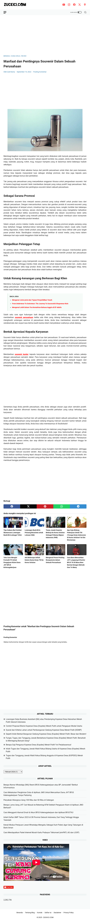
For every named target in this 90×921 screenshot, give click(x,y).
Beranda (20, 913)
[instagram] (69, 4)
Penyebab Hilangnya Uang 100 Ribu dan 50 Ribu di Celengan (29, 800)
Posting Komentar (40, 72)
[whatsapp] (61, 506)
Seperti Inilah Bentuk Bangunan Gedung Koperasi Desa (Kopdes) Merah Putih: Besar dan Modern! (46, 734)
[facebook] (74, 4)
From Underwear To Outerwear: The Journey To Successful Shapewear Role (40, 304)
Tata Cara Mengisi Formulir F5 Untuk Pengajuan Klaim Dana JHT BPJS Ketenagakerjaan (12, 562)
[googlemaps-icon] (84, 4)
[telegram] (78, 506)
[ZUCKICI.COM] (16, 4)
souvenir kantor (21, 354)
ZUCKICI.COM (48, 917)
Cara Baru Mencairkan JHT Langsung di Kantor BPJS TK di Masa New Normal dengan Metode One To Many (76, 562)
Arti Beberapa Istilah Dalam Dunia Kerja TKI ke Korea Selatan (34, 560)
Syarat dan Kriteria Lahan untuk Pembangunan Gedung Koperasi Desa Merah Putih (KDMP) (44, 730)
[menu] (6, 12)
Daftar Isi (48, 913)
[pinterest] (45, 506)
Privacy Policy (69, 913)
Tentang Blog (30, 913)
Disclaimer (57, 913)
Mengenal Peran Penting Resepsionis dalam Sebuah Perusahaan (55, 560)
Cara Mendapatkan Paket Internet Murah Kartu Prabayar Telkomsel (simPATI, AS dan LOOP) (41, 832)
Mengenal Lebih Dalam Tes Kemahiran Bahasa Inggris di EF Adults (37, 307)
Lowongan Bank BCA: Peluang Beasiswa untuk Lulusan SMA (34, 532)
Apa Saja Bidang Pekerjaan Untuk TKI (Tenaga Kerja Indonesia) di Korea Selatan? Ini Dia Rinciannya (76, 535)
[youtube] (63, 4)
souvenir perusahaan (24, 317)
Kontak (39, 913)
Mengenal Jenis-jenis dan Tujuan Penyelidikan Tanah (32, 300)
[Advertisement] (45, 35)
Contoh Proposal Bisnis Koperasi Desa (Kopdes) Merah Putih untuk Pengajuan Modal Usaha (44, 726)
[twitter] (79, 4)
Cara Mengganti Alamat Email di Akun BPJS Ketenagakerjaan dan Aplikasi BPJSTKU (38, 812)
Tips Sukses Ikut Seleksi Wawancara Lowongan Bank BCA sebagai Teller (13, 532)
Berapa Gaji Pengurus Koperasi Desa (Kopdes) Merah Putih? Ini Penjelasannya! (38, 745)
